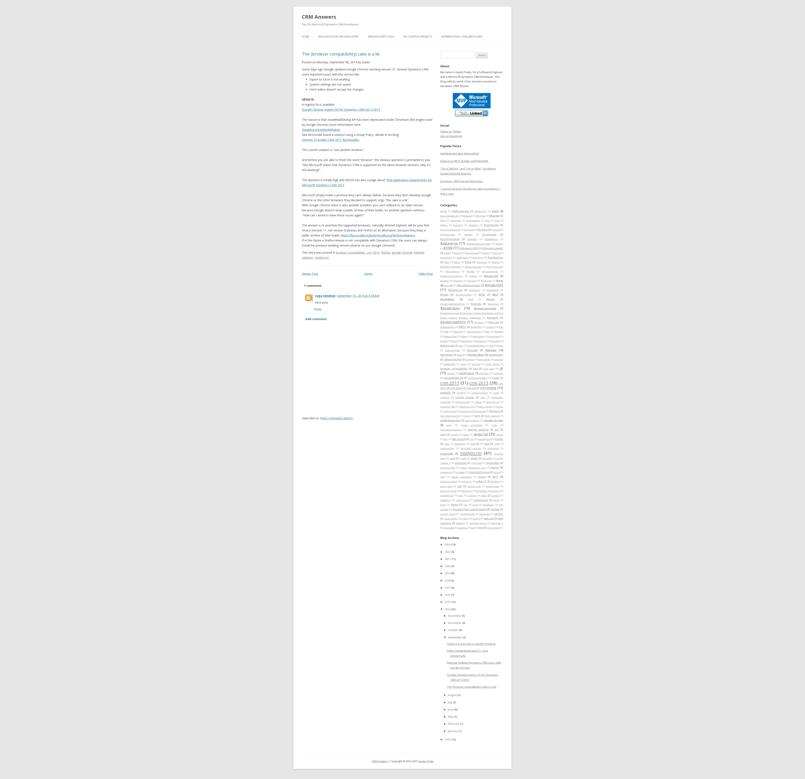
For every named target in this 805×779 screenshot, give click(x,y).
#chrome (458, 225)
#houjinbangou (473, 266)
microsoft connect (471, 448)
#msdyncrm (455, 290)
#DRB (447, 248)
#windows (446, 354)
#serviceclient (474, 331)
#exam (485, 253)
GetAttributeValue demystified (459, 153)
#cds (497, 220)
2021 (448, 559)
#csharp (468, 234)
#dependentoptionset (478, 243)
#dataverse (449, 243)
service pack (492, 486)
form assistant (492, 415)
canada (451, 373)
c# (501, 368)
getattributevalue (450, 420)
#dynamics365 (469, 248)
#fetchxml (478, 257)
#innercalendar (490, 271)
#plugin (490, 299)
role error (466, 481)
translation (488, 504)
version (498, 513)
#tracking (466, 341)
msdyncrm (322, 258)
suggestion (445, 500)
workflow (462, 527)
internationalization (451, 429)
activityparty (496, 354)
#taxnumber (450, 336)
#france (496, 262)
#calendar (456, 220)
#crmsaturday (447, 234)
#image (471, 271)
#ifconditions (452, 271)
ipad (443, 434)
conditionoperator (478, 378)
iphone (454, 434)
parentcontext (447, 467)
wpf (473, 527)
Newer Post (310, 274)
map (446, 443)
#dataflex (472, 239)
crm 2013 (373, 252)
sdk (459, 486)
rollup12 (481, 481)
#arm (495, 211)
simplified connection (488, 490)
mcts (497, 443)
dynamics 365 (447, 406)
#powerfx (493, 317)
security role (474, 486)
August (452, 695)
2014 (448, 609)
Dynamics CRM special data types (461, 181)
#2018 (443, 211)
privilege (460, 472)
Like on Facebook (451, 136)
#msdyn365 (494, 285)
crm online (488, 388)
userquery (484, 514)
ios (497, 429)
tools (475, 504)
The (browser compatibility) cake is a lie (341, 54)
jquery (499, 434)
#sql (487, 331)
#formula (482, 262)
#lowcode (486, 280)
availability (449, 364)
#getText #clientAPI (450, 266)
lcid (472, 439)
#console (469, 229)
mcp (486, 443)
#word (460, 354)
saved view (446, 486)
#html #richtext (494, 266)
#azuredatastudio (449, 215)
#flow (468, 262)
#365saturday (460, 211)
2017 (448, 587)
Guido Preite (426, 761)
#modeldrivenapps (469, 285)
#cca (487, 220)
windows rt (497, 523)
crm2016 (461, 392)
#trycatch (495, 341)
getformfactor (472, 420)
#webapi (490, 350)
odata (473, 458)
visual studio (450, 518)
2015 (448, 602)
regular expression (461, 476)
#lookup (472, 280)
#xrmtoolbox (476, 355)
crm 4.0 (470, 388)
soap (460, 495)
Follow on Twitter (450, 131)
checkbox (484, 373)
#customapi (489, 234)
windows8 (448, 527)
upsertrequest (467, 514)
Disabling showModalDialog (321, 130)
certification (466, 373)
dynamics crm (466, 406)
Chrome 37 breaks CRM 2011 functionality (330, 140)
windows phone (478, 523)
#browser (481, 215)
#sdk (446, 331)
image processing (471, 425)
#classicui (473, 225)
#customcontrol (450, 239)
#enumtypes (471, 253)
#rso (501, 327)
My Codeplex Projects (418, 36)
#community (491, 225)
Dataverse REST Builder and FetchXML (464, 161)
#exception (446, 257)
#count (496, 229)
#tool (454, 341)
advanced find (452, 359)
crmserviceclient (479, 392)
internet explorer (478, 429)
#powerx (479, 322)
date (482, 397)
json (446, 439)
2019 (448, 573)
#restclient (476, 327)
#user (500, 345)
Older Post (425, 274)
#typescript (447, 345)
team (443, 504)
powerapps (446, 472)
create (495, 377)
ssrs (484, 495)
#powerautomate (485, 308)
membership (447, 448)
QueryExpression (479, 472)
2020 (448, 566)
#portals (476, 303)
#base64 (467, 215)
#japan (473, 276)
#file (446, 262)
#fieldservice (495, 257)
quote (496, 472)
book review (492, 364)
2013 (448, 739)
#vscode (472, 350)
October (453, 630)
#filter (457, 262)
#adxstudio (481, 211)
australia (498, 359)
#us (491, 345)
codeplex (498, 373)
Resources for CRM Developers (338, 36)
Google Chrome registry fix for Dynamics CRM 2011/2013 (341, 110)
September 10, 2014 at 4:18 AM (358, 296)
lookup (499, 439)
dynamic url (493, 402)
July (450, 702)
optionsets (476, 463)
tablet (496, 500)
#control (483, 229)
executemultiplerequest (473, 411)
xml (481, 527)
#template (494, 336)
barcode (476, 364)
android (470, 359)
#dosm (499, 243)
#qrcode (493, 322)
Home (305, 36)
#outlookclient (464, 294)
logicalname (484, 439)
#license (444, 280)
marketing (459, 443)
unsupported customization (469, 509)
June (451, 709)
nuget (463, 458)
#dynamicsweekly (492, 248)
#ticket (444, 341)
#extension (462, 257)
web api (489, 518)
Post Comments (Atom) (336, 418)
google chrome (402, 252)
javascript (481, 434)
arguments (484, 359)
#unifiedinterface (476, 345)
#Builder (494, 215)
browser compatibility (350, 252)
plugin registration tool (473, 467)
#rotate (490, 327)
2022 (448, 552)
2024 (448, 544)
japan (466, 434)
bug (475, 368)
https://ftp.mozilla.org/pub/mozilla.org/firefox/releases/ (378, 235)
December (455, 616)
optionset (460, 463)
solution (472, 495)
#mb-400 (448, 285)
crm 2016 (456, 388)
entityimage (450, 411)
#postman (493, 304)
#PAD (482, 294)
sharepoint (466, 490)
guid (449, 425)
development (462, 402)
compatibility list (454, 377)
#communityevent (450, 229)
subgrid (496, 495)
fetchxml (494, 411)
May (451, 716)
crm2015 (445, 393)
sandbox (495, 481)
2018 (448, 580)
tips (465, 504)
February (454, 724)
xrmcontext (493, 527)
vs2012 (476, 518)
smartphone (446, 495)
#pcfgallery (447, 299)
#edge (447, 253)
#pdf (470, 299)
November (455, 623)
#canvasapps (473, 220)
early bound (485, 406)
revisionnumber (448, 481)
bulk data (488, 368)
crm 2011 (449, 383)
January (453, 731)
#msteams (474, 290)
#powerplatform (453, 322)
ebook (499, 406)
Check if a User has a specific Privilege (471, 644)
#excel (496, 253)
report (482, 476)
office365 (487, 458)
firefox (385, 252)
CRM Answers (319, 16)
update (495, 509)
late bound (458, 439)
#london (458, 280)
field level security (449, 415)
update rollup (448, 514)
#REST (462, 326)
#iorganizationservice (451, 276)
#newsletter (492, 290)
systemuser (481, 500)
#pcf (495, 294)
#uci (460, 345)
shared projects (448, 490)
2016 (448, 595)
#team (464, 336)
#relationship (447, 327)
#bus (442, 220)
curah (496, 392)
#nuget (444, 294)
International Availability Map (462, 36)
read (442, 476)
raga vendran (325, 296)
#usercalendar (452, 350)
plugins (494, 467)
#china (444, 225)
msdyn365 (446, 454)
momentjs (493, 448)
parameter (493, 463)
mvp (452, 458)
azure (464, 364)
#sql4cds (498, 331)
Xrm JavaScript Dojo (381, 36)
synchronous (462, 500)
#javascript (491, 276)
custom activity (464, 397)
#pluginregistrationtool (452, 304)
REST (495, 476)
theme (454, 504)
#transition (480, 341)
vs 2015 (465, 518)
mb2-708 (474, 443)
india (494, 425)
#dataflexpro (491, 239)
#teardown (478, 336)
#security (457, 331)
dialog (478, 402)
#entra (457, 253)
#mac (499, 280)
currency (444, 397)
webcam (460, 523)
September (455, 637)
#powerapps (450, 308)
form (477, 415)
